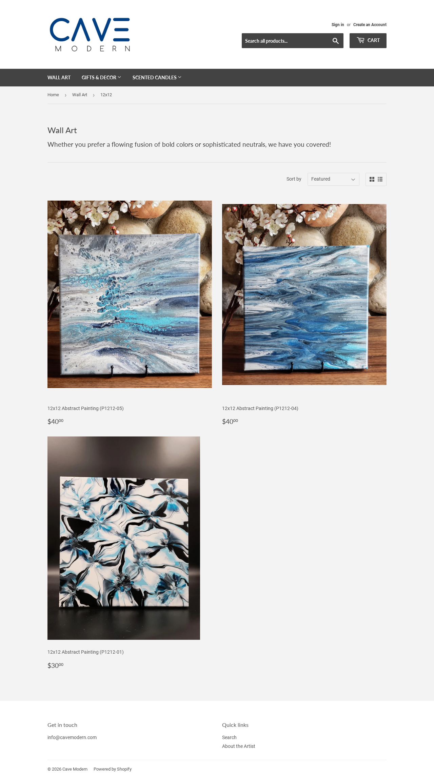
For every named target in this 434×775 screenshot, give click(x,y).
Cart (373, 40)
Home (53, 94)
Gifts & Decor (99, 77)
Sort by (294, 179)
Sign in (338, 24)
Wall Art (59, 77)
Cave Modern (74, 769)
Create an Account (370, 24)
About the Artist (238, 746)
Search (229, 737)
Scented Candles (155, 77)
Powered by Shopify (113, 769)
